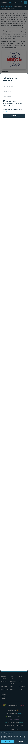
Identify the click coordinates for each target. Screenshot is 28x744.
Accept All (7, 741)
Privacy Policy (7, 111)
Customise (20, 741)
